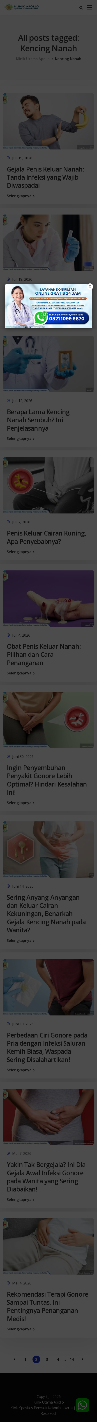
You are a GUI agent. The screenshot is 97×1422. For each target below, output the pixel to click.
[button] (48, 711)
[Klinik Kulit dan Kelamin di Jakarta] (48, 306)
